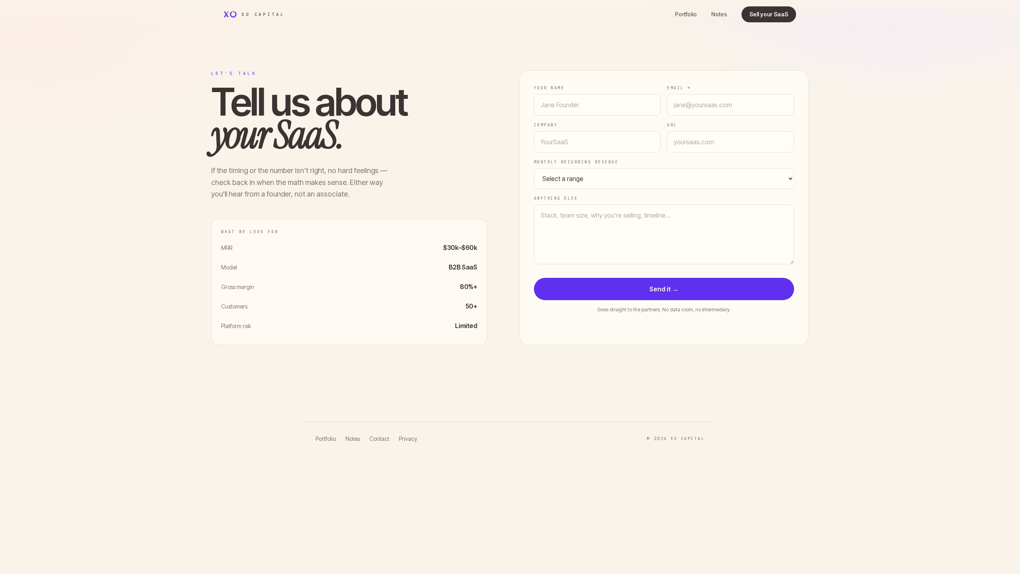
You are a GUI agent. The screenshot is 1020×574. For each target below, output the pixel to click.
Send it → (664, 289)
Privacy (408, 438)
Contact (379, 438)
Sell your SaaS (768, 14)
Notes (719, 14)
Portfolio (686, 14)
